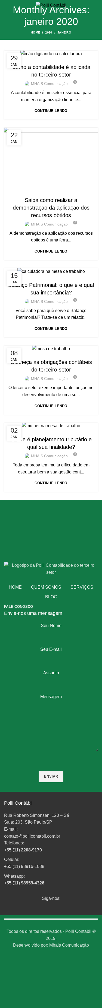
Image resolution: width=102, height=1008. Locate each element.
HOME (15, 587)
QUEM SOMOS (46, 587)
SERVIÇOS (81, 587)
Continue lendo (51, 110)
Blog (50, 189)
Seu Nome (51, 625)
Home (35, 32)
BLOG (51, 597)
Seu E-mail (51, 649)
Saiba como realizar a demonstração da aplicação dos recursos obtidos (51, 207)
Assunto (51, 673)
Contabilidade (51, 56)
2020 (48, 32)
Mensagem (51, 696)
